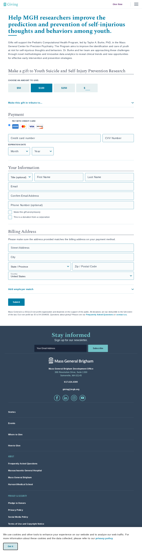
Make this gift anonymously (27, 212)
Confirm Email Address (25, 195)
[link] (12, 412)
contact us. (121, 315)
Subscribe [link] (98, 348)
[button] (71, 103)
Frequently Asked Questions (99, 315)
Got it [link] (10, 546)
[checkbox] (10, 212)
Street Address (20, 247)
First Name (44, 177)
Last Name (94, 177)
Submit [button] (16, 302)
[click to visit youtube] (82, 398)
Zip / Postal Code (86, 266)
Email (14, 186)
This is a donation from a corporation (32, 217)
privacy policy (104, 538)
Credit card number (23, 138)
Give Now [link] (117, 4)
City (13, 257)
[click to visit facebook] (57, 398)
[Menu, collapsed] (136, 4)
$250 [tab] (64, 88)
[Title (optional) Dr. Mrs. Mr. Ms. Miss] (20, 177)
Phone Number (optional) (27, 205)
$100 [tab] (41, 88)
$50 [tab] (19, 88)
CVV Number (113, 138)
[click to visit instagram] (74, 398)
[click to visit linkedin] (66, 398)
